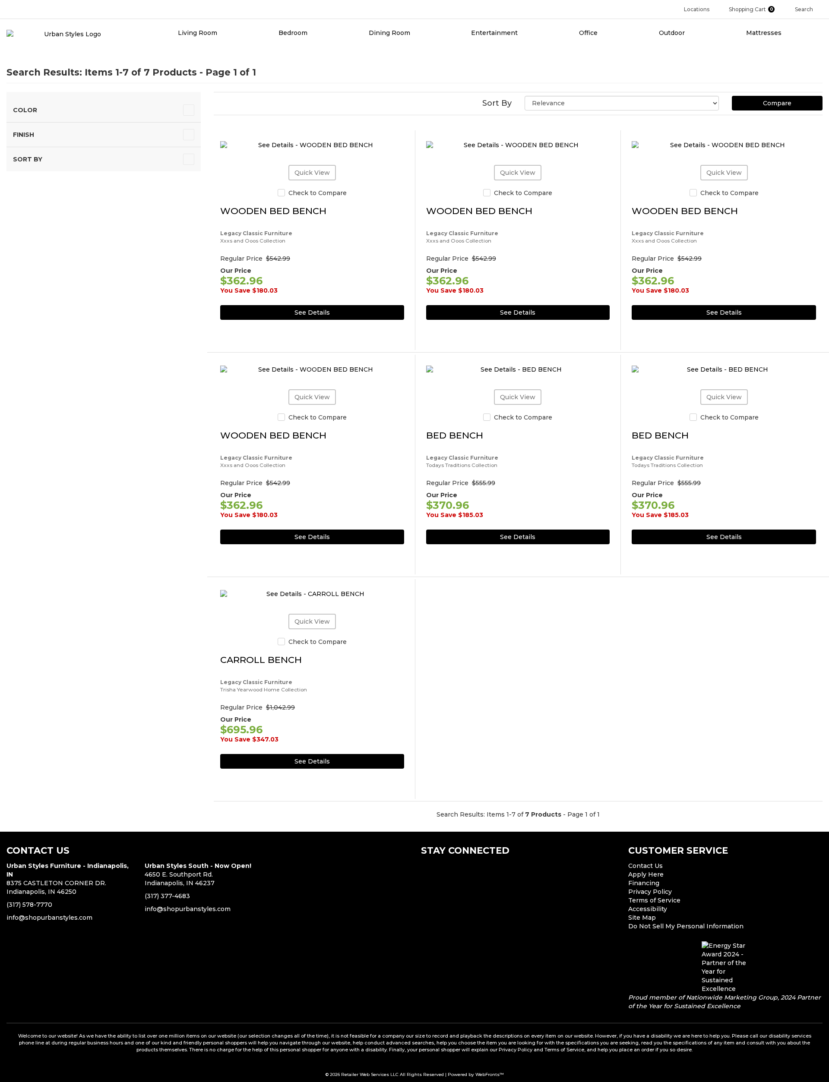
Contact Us (645, 866)
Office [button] (589, 33)
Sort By (497, 103)
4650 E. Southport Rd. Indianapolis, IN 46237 (198, 874)
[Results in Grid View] (219, 100)
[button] (755, 9)
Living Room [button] (198, 33)
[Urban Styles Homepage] (69, 34)
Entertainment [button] (495, 33)
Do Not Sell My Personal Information (686, 926)
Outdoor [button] (673, 33)
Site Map (642, 917)
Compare (777, 103)
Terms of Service (654, 900)
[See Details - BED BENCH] (518, 370)
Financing (643, 883)
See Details (312, 312)
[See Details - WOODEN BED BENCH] (312, 145)
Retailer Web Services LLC (370, 1074)
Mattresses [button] (764, 33)
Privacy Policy (650, 892)
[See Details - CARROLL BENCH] (312, 594)
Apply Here (646, 874)
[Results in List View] (215, 100)
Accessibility (647, 909)
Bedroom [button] (293, 33)
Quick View (312, 173)
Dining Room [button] (390, 33)
